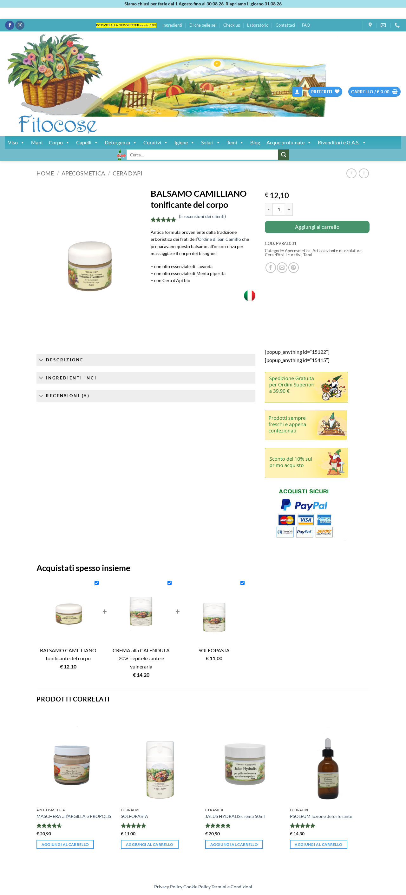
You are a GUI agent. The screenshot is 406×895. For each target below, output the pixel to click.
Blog (255, 142)
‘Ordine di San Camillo (219, 239)
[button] (297, 92)
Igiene (181, 142)
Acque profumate (285, 142)
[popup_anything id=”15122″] (297, 352)
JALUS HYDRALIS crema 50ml (235, 816)
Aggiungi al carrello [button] (65, 844)
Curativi (152, 142)
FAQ (306, 25)
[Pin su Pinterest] (293, 267)
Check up (231, 25)
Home (45, 173)
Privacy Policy (168, 886)
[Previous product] (364, 173)
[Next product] (351, 173)
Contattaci (285, 25)
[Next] (367, 794)
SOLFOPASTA (134, 816)
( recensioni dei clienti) (202, 216)
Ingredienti (172, 25)
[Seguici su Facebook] (9, 25)
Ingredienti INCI (71, 377)
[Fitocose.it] (116, 83)
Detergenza (117, 142)
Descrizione (64, 359)
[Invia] (283, 154)
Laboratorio (257, 25)
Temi (232, 142)
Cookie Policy (197, 886)
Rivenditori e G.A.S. (338, 142)
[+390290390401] (398, 25)
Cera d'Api (127, 173)
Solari (207, 142)
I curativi (293, 254)
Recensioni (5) (68, 395)
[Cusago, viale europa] (371, 25)
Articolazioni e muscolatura (337, 250)
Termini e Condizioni (232, 886)
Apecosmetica (83, 173)
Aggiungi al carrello (317, 227)
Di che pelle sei (202, 25)
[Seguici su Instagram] (19, 25)
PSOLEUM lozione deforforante (321, 816)
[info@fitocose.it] (384, 25)
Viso (13, 142)
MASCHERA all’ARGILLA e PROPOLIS (73, 816)
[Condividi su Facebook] (270, 267)
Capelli (83, 142)
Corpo (56, 142)
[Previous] (37, 794)
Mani (37, 142)
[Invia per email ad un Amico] (282, 267)
